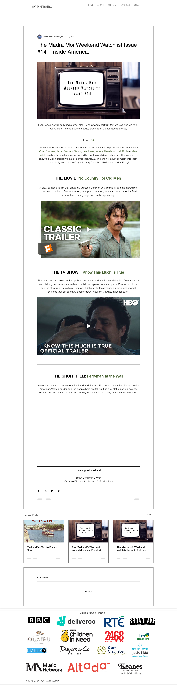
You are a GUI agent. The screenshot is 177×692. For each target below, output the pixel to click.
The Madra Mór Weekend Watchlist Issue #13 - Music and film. (87, 549)
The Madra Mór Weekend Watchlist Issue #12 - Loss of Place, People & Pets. (132, 549)
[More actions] (138, 36)
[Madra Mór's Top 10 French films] (44, 531)
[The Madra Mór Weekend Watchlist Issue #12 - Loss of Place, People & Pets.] (133, 531)
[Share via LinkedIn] (52, 490)
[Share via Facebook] (38, 490)
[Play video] (88, 229)
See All (150, 514)
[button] (150, 13)
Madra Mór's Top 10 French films (42, 549)
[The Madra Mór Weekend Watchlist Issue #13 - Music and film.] (89, 531)
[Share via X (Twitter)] (45, 490)
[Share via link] (59, 490)
